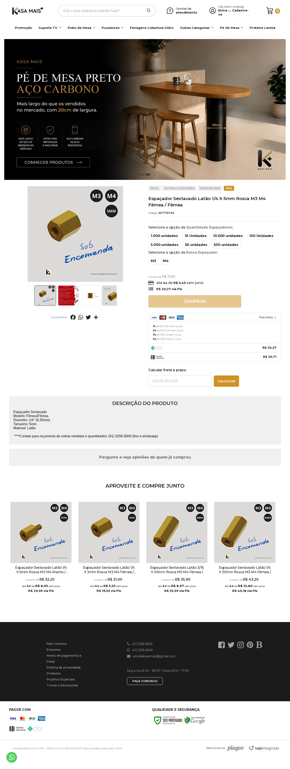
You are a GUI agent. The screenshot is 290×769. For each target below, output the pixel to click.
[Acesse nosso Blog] (260, 644)
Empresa (53, 650)
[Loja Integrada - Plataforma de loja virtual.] (264, 748)
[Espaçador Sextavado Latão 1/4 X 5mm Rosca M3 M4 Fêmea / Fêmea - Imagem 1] (45, 295)
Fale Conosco (56, 644)
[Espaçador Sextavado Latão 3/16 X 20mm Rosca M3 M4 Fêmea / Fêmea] (176, 551)
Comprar (195, 301)
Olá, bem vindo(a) (231, 6)
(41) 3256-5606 (141, 644)
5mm (229, 188)
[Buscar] (147, 11)
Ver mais (41, 595)
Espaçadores (210, 188)
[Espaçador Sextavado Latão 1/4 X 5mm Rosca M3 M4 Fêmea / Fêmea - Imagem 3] (90, 295)
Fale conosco (144, 681)
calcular (226, 381)
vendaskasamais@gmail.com (154, 656)
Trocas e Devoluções (62, 685)
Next (118, 295)
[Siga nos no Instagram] (241, 644)
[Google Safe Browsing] (194, 720)
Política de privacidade (63, 667)
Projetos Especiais (60, 679)
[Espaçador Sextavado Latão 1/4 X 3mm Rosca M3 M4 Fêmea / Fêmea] (109, 551)
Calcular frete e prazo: (167, 370)
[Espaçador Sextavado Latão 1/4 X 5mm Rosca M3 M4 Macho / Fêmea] (41, 551)
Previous (33, 295)
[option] (145, 109)
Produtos (53, 673)
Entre (222, 10)
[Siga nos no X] (232, 644)
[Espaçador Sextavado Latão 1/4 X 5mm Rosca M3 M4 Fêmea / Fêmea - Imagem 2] (68, 295)
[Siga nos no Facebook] (222, 644)
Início (155, 188)
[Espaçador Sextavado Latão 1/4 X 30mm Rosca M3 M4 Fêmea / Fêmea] (244, 551)
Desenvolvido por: (216, 747)
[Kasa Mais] (27, 10)
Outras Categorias (179, 188)
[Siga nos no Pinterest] (251, 644)
